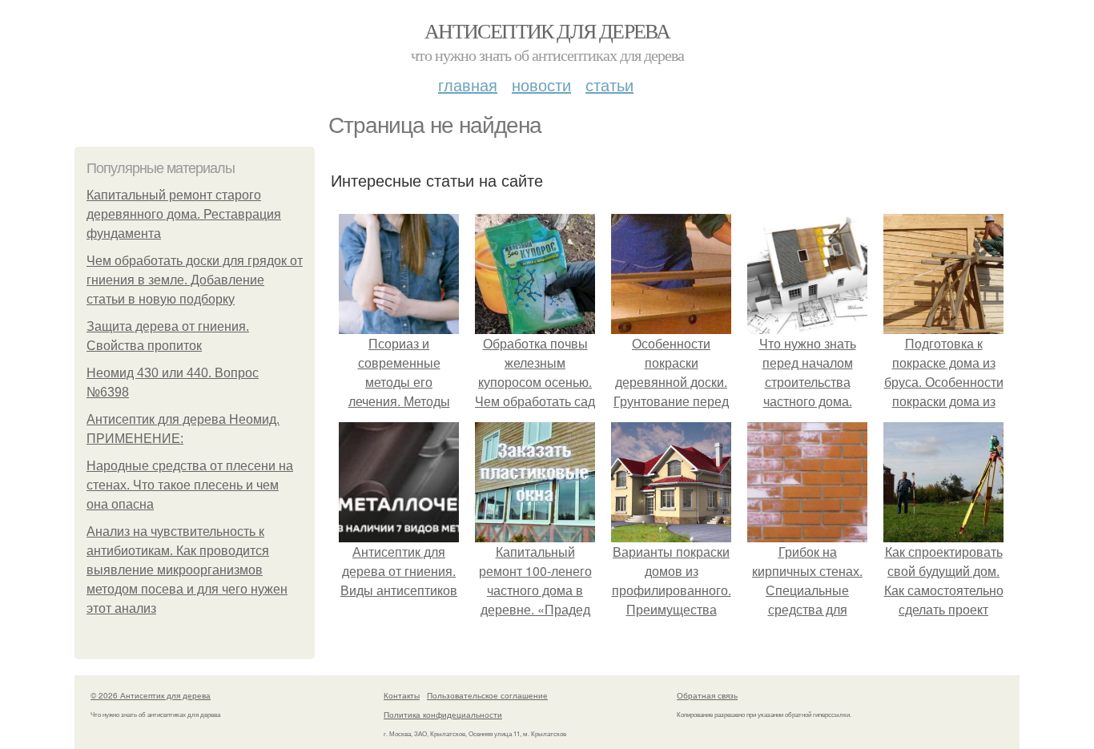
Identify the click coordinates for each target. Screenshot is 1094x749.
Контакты (402, 695)
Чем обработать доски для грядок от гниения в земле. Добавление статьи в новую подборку (194, 280)
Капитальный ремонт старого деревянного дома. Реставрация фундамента (183, 214)
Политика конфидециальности (443, 714)
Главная (467, 84)
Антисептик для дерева (547, 30)
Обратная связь (707, 695)
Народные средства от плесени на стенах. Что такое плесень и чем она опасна (189, 485)
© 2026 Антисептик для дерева (150, 695)
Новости (541, 84)
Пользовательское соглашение (487, 695)
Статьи (609, 84)
